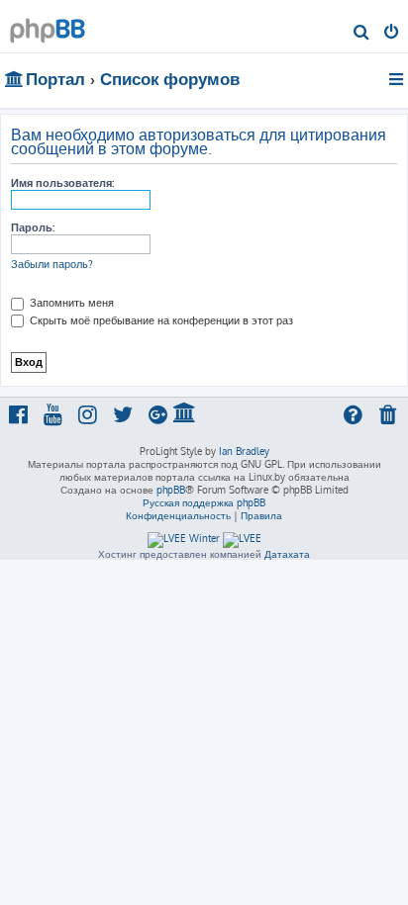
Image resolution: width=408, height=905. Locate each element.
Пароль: (32, 227)
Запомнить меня (70, 303)
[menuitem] (362, 33)
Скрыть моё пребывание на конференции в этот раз (160, 320)
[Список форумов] (47, 25)
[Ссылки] (397, 79)
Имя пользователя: (62, 183)
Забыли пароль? (52, 264)
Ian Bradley (244, 451)
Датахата (287, 554)
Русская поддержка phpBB (204, 502)
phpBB (170, 490)
